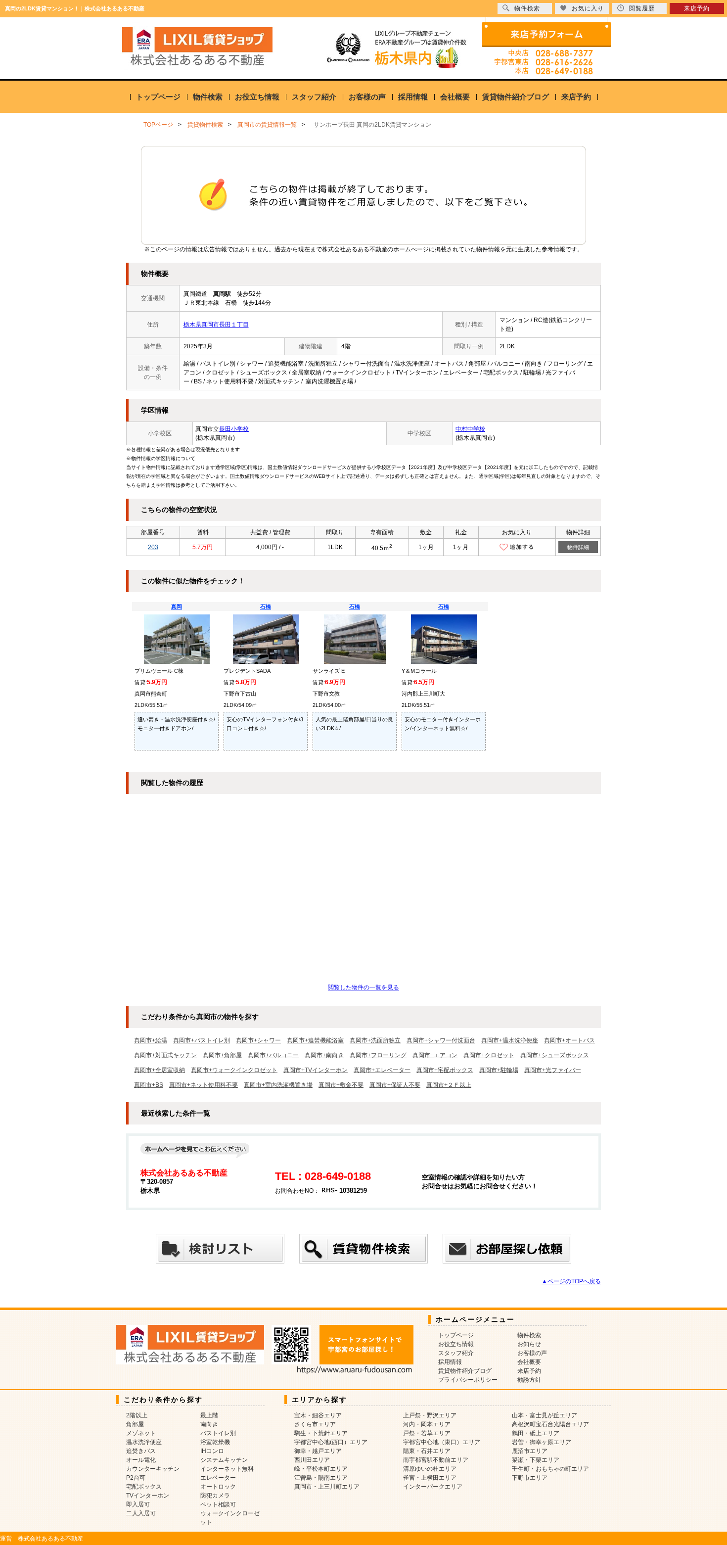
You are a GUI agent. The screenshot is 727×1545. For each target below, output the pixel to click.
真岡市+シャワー (258, 1040)
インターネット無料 (227, 1468)
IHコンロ (212, 1451)
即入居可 (138, 1504)
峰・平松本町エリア (321, 1468)
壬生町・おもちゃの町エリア (550, 1468)
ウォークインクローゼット (230, 1518)
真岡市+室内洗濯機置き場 (278, 1084)
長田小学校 (234, 428)
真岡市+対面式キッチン (165, 1055)
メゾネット (141, 1433)
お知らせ (529, 1344)
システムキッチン (224, 1459)
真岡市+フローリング (378, 1055)
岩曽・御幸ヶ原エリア (541, 1442)
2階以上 (136, 1415)
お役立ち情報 (257, 97)
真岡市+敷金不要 (341, 1084)
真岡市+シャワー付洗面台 (441, 1040)
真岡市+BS (148, 1084)
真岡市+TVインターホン (315, 1070)
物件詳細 (578, 547)
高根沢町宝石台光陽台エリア (550, 1424)
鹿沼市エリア (529, 1451)
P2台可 (135, 1477)
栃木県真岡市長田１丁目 (216, 324)
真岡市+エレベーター (382, 1070)
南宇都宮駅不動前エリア (435, 1459)
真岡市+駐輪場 (498, 1070)
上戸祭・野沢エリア (429, 1415)
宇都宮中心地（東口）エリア (441, 1442)
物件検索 (208, 97)
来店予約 (576, 97)
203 (153, 547)
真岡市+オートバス (569, 1040)
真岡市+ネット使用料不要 (203, 1084)
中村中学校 (470, 428)
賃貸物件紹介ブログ (515, 97)
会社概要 (455, 97)
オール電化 (141, 1459)
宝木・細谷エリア (318, 1415)
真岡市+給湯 (150, 1040)
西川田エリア (312, 1459)
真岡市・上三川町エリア (327, 1486)
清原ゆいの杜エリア (429, 1468)
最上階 (209, 1415)
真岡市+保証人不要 (394, 1084)
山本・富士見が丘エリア (544, 1415)
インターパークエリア (432, 1486)
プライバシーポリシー (468, 1379)
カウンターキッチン (153, 1468)
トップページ (158, 97)
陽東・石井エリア (427, 1451)
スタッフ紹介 (314, 97)
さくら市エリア (315, 1424)
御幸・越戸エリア (318, 1451)
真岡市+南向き (324, 1055)
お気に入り (588, 8)
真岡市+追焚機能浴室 (315, 1040)
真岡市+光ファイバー (552, 1070)
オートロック (218, 1486)
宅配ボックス (144, 1486)
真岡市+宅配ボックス (444, 1070)
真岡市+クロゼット (488, 1055)
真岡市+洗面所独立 (375, 1040)
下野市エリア (529, 1477)
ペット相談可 (218, 1504)
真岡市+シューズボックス (554, 1055)
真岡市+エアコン (434, 1055)
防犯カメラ (215, 1495)
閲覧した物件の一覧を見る (363, 987)
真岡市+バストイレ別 (201, 1040)
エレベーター (218, 1477)
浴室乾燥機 (215, 1442)
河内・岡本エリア (427, 1424)
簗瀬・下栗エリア (535, 1459)
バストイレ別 (218, 1433)
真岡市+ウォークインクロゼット (234, 1070)
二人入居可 (141, 1513)
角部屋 (135, 1424)
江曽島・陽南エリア (321, 1477)
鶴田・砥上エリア (535, 1433)
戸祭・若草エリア (427, 1433)
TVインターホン (147, 1495)
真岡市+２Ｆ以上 (448, 1084)
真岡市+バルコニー (273, 1055)
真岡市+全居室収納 (159, 1070)
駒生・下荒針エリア (321, 1433)
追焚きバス (141, 1451)
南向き (209, 1424)
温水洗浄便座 (144, 1442)
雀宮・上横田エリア (429, 1477)
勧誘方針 (529, 1379)
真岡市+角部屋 (222, 1055)
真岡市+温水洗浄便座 (509, 1040)
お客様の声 (367, 97)
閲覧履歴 (642, 8)
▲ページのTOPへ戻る (571, 1281)
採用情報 (413, 97)
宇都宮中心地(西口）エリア (330, 1442)
